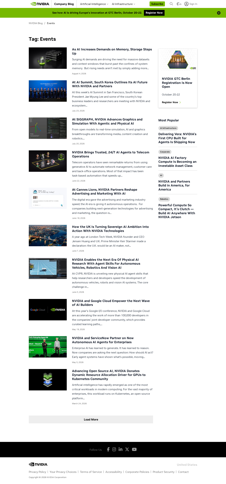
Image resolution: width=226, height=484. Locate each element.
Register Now (170, 102)
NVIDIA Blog (36, 23)
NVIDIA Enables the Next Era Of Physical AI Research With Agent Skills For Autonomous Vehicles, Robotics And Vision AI (106, 264)
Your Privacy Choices (63, 472)
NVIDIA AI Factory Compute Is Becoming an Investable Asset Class (177, 162)
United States (187, 464)
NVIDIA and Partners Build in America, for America (174, 185)
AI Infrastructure (122, 4)
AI (161, 175)
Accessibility (113, 472)
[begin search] (171, 4)
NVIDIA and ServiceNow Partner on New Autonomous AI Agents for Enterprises (103, 340)
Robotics (164, 199)
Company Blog (64, 4)
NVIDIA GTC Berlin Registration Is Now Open (177, 83)
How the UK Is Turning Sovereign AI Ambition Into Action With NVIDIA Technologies (110, 229)
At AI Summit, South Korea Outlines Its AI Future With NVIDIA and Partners (109, 84)
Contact (183, 472)
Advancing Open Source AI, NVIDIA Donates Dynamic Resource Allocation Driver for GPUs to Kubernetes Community (109, 375)
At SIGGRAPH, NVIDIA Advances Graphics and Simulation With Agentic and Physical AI (107, 121)
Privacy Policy (37, 472)
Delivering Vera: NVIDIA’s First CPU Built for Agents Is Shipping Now (177, 138)
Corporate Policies (137, 472)
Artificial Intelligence (93, 4)
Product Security (163, 472)
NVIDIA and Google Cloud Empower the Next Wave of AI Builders (111, 303)
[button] (157, 3)
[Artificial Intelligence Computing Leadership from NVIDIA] (40, 3)
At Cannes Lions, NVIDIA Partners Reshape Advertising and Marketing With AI (104, 192)
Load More (91, 419)
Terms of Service (91, 472)
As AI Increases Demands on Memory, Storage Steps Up (112, 51)
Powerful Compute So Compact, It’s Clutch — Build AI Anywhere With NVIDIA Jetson (176, 211)
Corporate (165, 152)
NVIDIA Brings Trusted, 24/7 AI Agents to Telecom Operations (110, 154)
